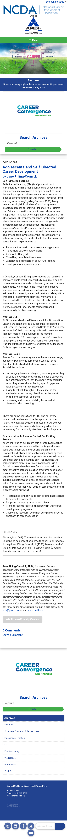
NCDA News (10, 764)
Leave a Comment (13, 634)
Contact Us (12, 786)
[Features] (33, 58)
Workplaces (10, 758)
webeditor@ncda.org (16, 796)
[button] (5, 67)
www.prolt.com (36, 610)
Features (8, 724)
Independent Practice (14, 738)
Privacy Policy (41, 786)
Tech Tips (9, 771)
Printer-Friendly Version (25, 619)
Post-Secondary (11, 751)
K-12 (6, 744)
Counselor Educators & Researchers (21, 731)
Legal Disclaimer (26, 786)
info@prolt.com (11, 610)
